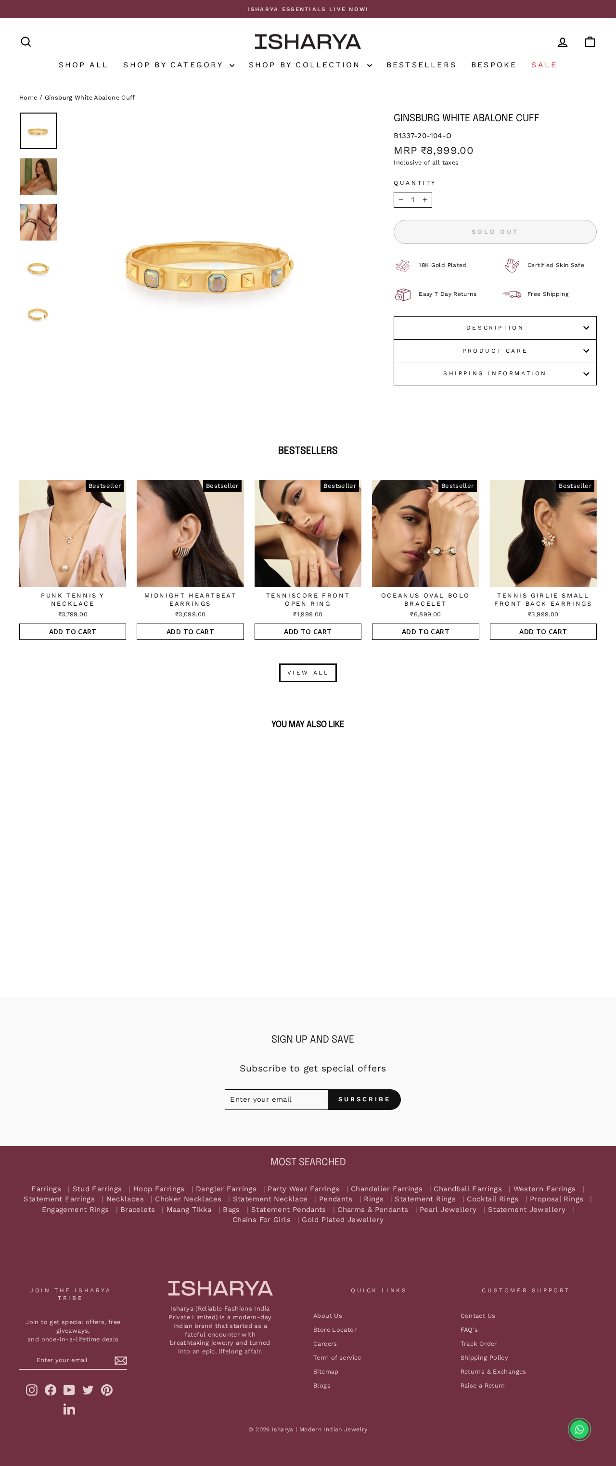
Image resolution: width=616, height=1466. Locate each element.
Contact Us (478, 1315)
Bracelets (137, 1210)
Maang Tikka (189, 1210)
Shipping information (495, 373)
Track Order (479, 1343)
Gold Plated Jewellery (343, 1220)
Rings (374, 1199)
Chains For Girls (261, 1220)
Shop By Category (175, 64)
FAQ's (469, 1329)
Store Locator (335, 1329)
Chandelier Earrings (387, 1189)
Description (495, 327)
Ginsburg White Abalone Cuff (90, 97)
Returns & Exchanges (493, 1371)
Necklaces (125, 1199)
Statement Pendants (288, 1210)
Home (28, 97)
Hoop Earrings (159, 1189)
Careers (325, 1343)
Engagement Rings (75, 1210)
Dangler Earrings (226, 1189)
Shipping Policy (485, 1357)
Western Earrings (544, 1189)
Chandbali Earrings (468, 1189)
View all (308, 672)
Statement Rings (425, 1199)
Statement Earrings (59, 1199)
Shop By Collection (307, 64)
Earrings (46, 1189)
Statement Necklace (270, 1199)
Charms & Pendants (372, 1210)
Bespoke (494, 64)
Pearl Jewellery (448, 1210)
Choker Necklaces (188, 1199)
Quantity (415, 182)
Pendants (336, 1199)
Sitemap (326, 1371)
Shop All (84, 64)
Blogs (322, 1385)
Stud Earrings (97, 1189)
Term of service (337, 1357)
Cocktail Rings (492, 1199)
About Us (327, 1315)
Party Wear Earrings (303, 1189)
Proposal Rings (556, 1199)
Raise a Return (483, 1385)
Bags (231, 1210)
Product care (495, 350)
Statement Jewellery (526, 1210)
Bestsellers (421, 64)
